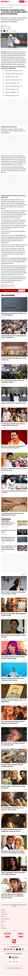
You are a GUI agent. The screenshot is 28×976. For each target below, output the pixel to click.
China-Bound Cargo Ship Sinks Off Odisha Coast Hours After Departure (14, 314)
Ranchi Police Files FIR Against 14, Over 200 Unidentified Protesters (12, 381)
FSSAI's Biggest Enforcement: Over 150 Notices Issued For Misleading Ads (7, 524)
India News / (6, 5)
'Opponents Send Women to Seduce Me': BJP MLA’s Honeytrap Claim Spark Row (13, 447)
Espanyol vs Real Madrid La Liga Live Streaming (13, 403)
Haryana (17, 70)
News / (2, 5)
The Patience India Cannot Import (8, 531)
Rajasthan (13, 92)
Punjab (13, 76)
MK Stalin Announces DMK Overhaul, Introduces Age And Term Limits (14, 469)
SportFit (2, 339)
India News (3, 28)
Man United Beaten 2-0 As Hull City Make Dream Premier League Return (14, 336)
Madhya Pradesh (15, 86)
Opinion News (3, 534)
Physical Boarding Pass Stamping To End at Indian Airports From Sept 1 (12, 514)
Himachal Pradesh (17, 165)
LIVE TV (22, 1)
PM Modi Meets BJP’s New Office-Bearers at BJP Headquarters (13, 359)
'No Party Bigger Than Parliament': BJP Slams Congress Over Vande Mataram (13, 424)
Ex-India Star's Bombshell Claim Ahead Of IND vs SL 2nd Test (14, 491)
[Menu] (26, 1)
